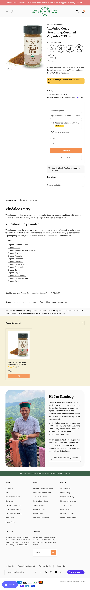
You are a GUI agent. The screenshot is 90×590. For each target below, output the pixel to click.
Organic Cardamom (16, 278)
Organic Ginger (14, 273)
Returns (33, 200)
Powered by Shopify (79, 581)
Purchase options (57, 110)
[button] (6, 11)
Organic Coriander (15, 259)
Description (11, 200)
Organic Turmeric (15, 256)
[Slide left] (76, 323)
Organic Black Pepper (16, 275)
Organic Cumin (14, 247)
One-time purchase (63, 115)
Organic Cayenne (15, 253)
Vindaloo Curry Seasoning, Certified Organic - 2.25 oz (17, 363)
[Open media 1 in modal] (25, 46)
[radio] (52, 115)
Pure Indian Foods (55, 25)
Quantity (52, 138)
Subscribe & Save (62, 124)
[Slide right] (82, 323)
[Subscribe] (53, 552)
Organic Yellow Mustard (17, 264)
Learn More (23, 545)
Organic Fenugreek (15, 267)
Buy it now (65, 157)
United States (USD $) (14, 572)
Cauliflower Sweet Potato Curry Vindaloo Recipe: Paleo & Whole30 (32, 293)
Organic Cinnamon (15, 261)
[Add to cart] (19, 376)
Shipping (50, 94)
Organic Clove (13, 281)
